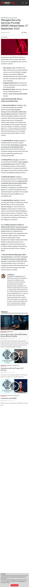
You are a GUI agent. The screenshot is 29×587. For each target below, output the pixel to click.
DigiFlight (16, 200)
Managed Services (7, 331)
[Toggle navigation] (26, 3)
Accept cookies (14, 585)
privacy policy (22, 581)
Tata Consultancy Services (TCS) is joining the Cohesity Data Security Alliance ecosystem (13, 112)
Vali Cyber (15, 159)
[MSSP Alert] (8, 3)
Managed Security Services (9, 18)
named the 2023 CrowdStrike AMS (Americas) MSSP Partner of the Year (14, 183)
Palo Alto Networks (6, 257)
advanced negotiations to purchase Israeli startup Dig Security (14, 259)
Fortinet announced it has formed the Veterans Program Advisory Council (14, 229)
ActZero (18, 177)
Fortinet (3, 244)
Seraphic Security (19, 140)
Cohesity (19, 105)
